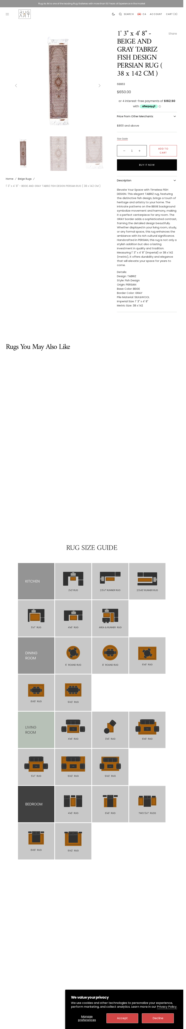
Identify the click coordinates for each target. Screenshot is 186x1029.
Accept (122, 1018)
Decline (158, 1018)
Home (9, 176)
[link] (73, 581)
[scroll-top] (175, 1021)
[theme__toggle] (113, 14)
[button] (126, 14)
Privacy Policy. (167, 1007)
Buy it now (147, 165)
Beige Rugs (25, 176)
